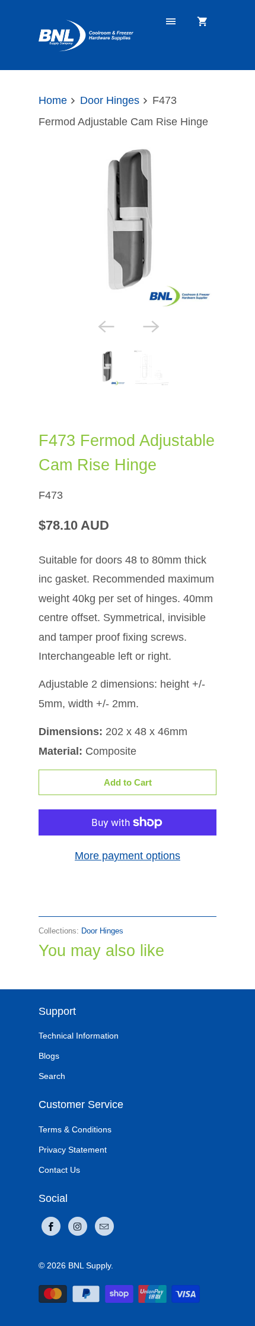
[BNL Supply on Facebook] (51, 1226)
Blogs (49, 1056)
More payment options (127, 856)
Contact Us (59, 1170)
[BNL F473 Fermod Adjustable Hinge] (127, 223)
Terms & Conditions (75, 1129)
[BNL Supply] (86, 35)
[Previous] (105, 325)
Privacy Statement (73, 1149)
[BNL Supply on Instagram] (77, 1226)
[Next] (150, 325)
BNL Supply (89, 1265)
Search (52, 1076)
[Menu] (171, 22)
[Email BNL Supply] (104, 1226)
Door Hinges (68, 413)
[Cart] (202, 22)
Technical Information (79, 1035)
